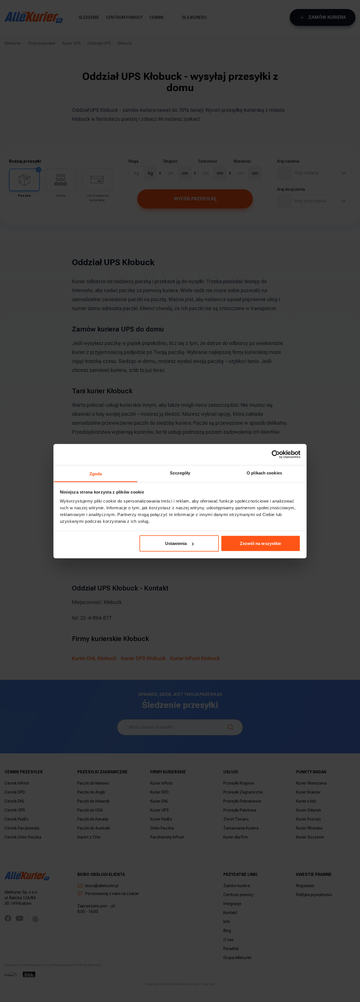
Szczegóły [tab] (180, 472)
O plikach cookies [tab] (264, 472)
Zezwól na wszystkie (260, 543)
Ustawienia (176, 543)
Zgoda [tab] (95, 473)
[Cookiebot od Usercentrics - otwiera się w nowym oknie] (275, 454)
